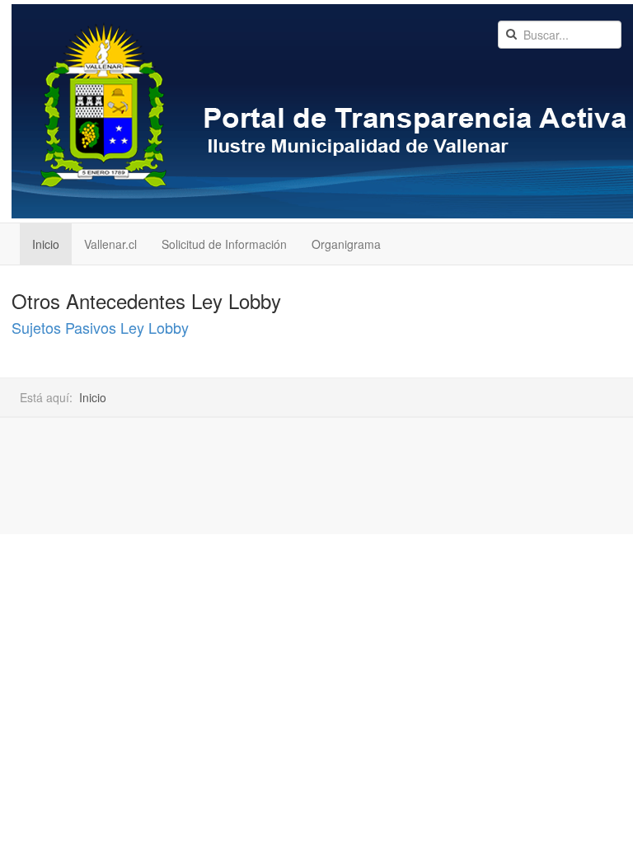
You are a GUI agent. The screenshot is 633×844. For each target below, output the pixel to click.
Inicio (45, 244)
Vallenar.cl (110, 244)
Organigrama (346, 244)
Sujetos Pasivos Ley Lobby (100, 327)
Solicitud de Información (224, 244)
